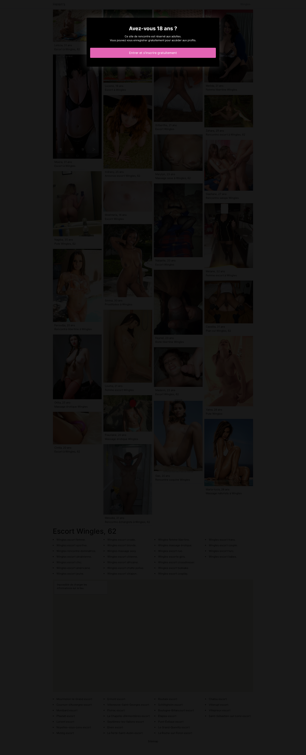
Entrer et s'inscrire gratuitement (153, 53)
